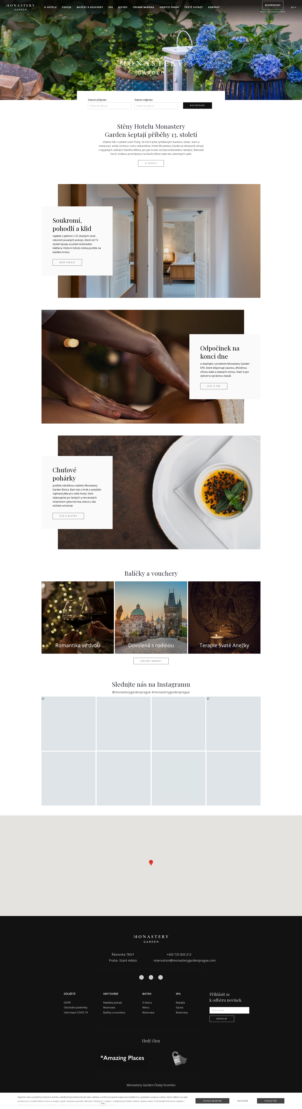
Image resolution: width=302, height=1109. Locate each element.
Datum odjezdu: (143, 100)
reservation (162, 960)
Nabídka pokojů (112, 1002)
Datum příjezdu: (97, 100)
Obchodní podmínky (75, 1007)
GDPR (67, 1002)
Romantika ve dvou (77, 645)
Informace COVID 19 (76, 1012)
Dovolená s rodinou (151, 645)
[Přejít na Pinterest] (160, 977)
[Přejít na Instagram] (151, 977)
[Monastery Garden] (20, 7)
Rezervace (109, 1007)
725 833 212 (182, 954)
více (103, 1103)
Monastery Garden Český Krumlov (151, 1085)
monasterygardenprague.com (194, 960)
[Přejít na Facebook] (141, 977)
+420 (170, 954)
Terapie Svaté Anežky (224, 645)
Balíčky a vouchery (114, 1012)
